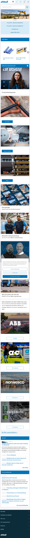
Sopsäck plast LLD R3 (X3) (8, 59)
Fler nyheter (25, 467)
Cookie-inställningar (15, 269)
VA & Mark (7, 121)
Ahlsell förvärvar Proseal (13, 496)
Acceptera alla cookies (15, 276)
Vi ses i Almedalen (11, 455)
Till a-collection (15, 368)
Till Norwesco (15, 397)
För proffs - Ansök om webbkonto (15, 26)
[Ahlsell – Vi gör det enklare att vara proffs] (4, 2)
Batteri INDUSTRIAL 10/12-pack (21, 59)
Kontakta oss (15, 29)
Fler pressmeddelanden (22, 505)
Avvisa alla (15, 272)
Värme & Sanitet (7, 151)
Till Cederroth (15, 427)
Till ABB (15, 338)
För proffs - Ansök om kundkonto (15, 22)
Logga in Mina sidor (15, 32)
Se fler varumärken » (9, 432)
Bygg (7, 180)
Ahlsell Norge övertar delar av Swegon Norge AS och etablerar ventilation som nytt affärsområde (14, 501)
